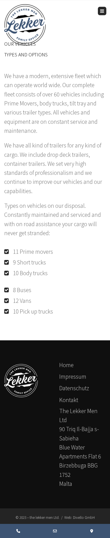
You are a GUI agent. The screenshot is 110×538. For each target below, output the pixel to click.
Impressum (72, 376)
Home (66, 365)
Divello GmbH (84, 517)
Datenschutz (74, 388)
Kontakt (68, 399)
